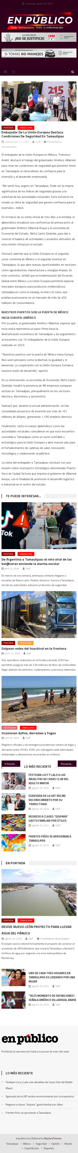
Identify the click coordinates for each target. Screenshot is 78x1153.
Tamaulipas (26, 127)
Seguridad (26, 643)
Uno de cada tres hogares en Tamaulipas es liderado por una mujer (52, 977)
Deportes (49, 1148)
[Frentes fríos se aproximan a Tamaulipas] (14, 842)
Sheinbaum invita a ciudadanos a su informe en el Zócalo (13, 764)
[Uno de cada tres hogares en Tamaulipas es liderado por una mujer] (14, 977)
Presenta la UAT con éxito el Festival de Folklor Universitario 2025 (68, 764)
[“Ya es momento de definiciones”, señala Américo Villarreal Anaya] (14, 1000)
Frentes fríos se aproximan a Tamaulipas (50, 838)
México (27, 1144)
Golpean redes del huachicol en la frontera (34, 648)
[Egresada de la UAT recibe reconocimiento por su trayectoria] (14, 801)
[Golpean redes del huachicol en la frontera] (39, 614)
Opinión (55, 1144)
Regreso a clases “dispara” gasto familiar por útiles (48, 818)
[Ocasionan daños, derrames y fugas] (39, 699)
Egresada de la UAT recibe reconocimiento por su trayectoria (47, 800)
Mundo (68, 1144)
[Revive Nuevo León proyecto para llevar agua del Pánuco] (39, 892)
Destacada (9, 728)
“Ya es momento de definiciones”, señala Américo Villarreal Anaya (52, 998)
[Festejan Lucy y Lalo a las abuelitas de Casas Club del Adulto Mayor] (14, 781)
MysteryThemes (53, 1138)
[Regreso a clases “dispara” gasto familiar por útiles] (14, 822)
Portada (8, 127)
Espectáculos (32, 1148)
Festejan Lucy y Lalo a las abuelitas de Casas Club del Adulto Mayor (49, 779)
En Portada (15, 863)
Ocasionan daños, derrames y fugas (29, 733)
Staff (38, 142)
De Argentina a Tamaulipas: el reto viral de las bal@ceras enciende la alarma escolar (37, 561)
